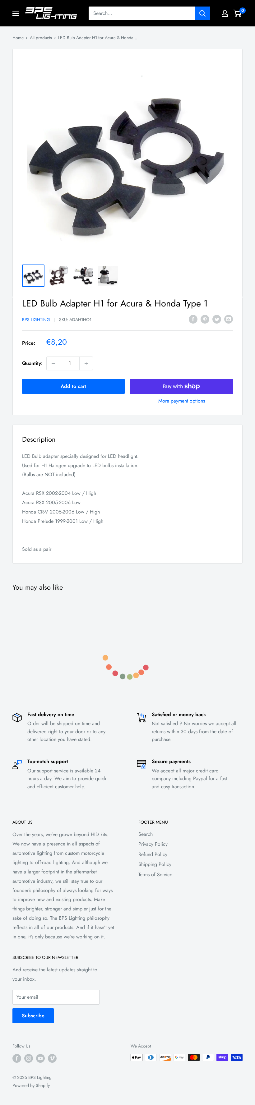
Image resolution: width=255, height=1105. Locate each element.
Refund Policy (152, 854)
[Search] (202, 13)
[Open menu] (15, 13)
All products (41, 38)
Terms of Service (155, 874)
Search (145, 834)
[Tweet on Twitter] (216, 319)
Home (18, 38)
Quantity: (32, 363)
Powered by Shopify (31, 1085)
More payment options (181, 400)
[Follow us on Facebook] (16, 1058)
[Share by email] (228, 319)
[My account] (225, 13)
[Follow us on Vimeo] (52, 1058)
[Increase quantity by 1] (86, 363)
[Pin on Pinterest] (205, 319)
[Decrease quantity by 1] (53, 363)
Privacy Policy (153, 844)
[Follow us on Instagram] (28, 1058)
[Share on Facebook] (193, 319)
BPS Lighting (36, 319)
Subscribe (33, 1015)
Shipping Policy (154, 864)
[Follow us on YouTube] (40, 1058)
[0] (237, 13)
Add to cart (73, 386)
